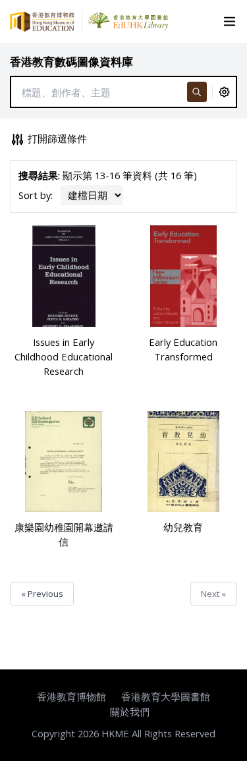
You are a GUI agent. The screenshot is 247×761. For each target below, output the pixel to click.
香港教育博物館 (71, 696)
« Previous (42, 594)
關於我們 (130, 711)
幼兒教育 (183, 527)
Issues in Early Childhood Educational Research (63, 356)
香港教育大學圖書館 (165, 696)
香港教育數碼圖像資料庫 (71, 61)
